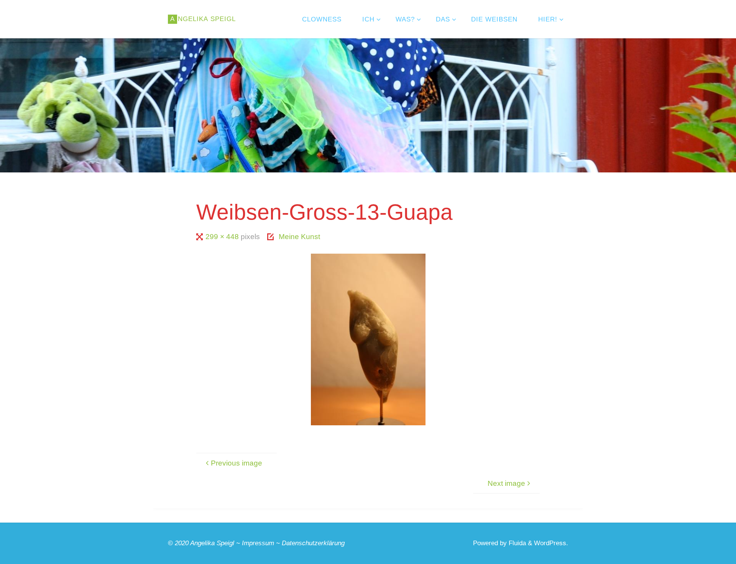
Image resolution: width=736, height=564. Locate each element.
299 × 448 (223, 237)
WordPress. (551, 543)
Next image (506, 483)
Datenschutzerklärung (313, 543)
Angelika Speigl (212, 543)
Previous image (236, 463)
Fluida (516, 543)
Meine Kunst (299, 237)
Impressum (258, 543)
